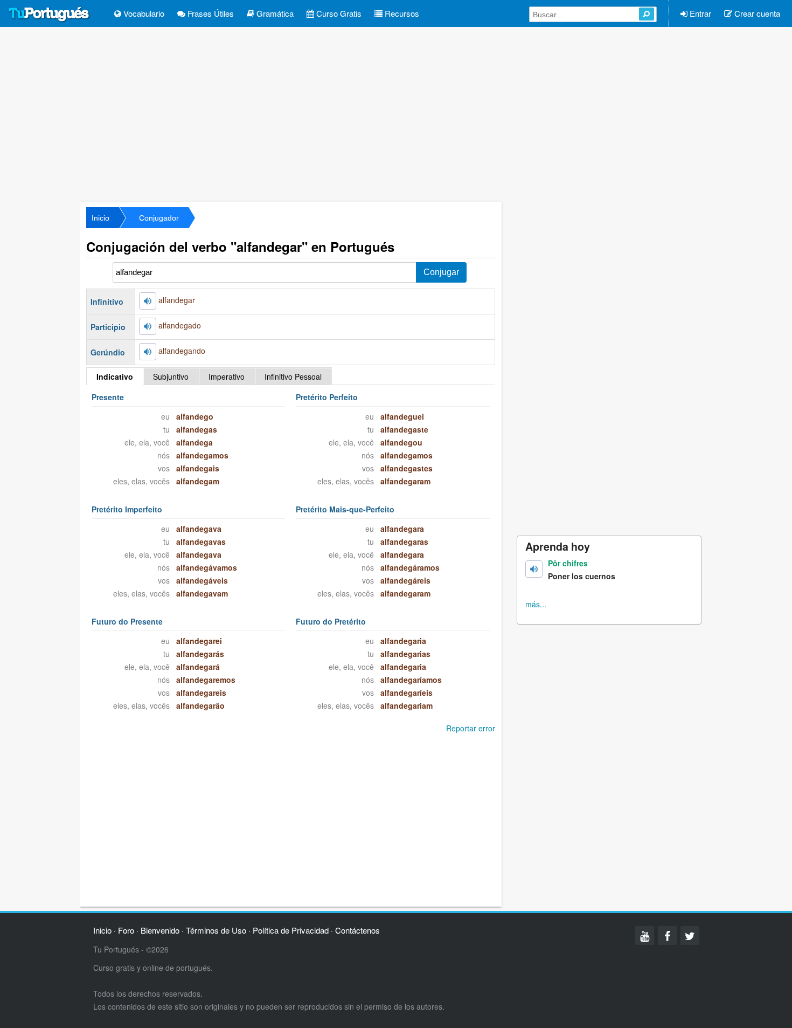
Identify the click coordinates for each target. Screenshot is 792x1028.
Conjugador (159, 218)
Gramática (274, 13)
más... (535, 604)
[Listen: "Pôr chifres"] (534, 569)
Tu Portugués (49, 14)
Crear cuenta (756, 13)
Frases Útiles (209, 13)
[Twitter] (689, 935)
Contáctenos (357, 930)
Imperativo (227, 376)
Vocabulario (142, 13)
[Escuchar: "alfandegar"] (147, 301)
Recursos (401, 13)
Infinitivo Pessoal (293, 376)
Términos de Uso (216, 930)
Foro (126, 930)
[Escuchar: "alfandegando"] (147, 351)
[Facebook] (667, 935)
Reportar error (470, 728)
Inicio (100, 218)
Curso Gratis (338, 13)
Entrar (699, 13)
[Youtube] (644, 935)
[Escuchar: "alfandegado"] (147, 326)
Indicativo (114, 376)
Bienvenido (160, 930)
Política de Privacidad (291, 930)
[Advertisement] (396, 113)
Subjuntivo (171, 376)
